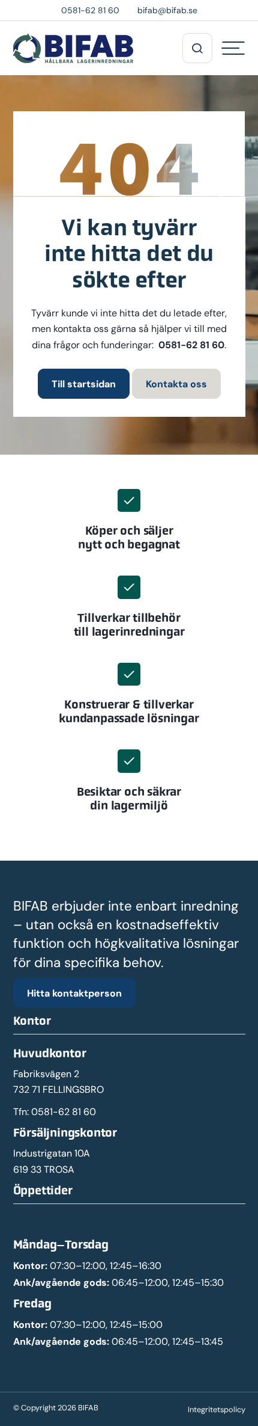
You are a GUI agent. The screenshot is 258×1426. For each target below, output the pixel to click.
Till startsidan (84, 384)
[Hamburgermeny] (233, 48)
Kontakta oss (176, 384)
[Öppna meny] (197, 48)
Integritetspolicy (216, 1409)
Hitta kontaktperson (74, 993)
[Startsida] (73, 48)
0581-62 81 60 (191, 345)
